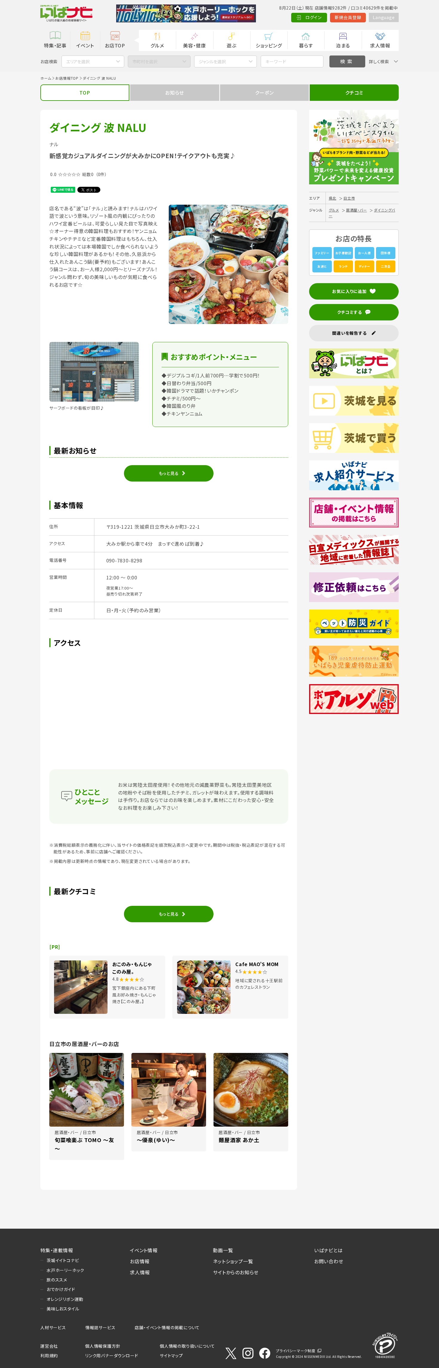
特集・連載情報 (56, 1250)
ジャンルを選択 (212, 61)
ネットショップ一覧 (233, 1261)
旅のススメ (57, 1280)
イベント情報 (144, 1250)
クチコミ (354, 92)
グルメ (157, 45)
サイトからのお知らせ (236, 1272)
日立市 (349, 198)
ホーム (45, 78)
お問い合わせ (328, 1261)
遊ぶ (232, 45)
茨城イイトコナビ (63, 1260)
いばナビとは (328, 1250)
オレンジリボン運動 (65, 1299)
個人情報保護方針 (102, 1346)
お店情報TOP (67, 78)
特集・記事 (55, 45)
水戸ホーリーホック (65, 1270)
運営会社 (49, 1346)
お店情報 (140, 1261)
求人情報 (380, 45)
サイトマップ (171, 1355)
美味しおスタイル (63, 1309)
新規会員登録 (348, 17)
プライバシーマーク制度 (295, 1350)
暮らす (306, 45)
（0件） (101, 174)
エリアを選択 (78, 61)
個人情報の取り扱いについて (187, 1346)
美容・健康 (194, 45)
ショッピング (269, 45)
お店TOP (115, 45)
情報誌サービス (100, 1327)
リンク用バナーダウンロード (111, 1355)
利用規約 (49, 1355)
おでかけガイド (61, 1289)
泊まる (343, 45)
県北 (333, 198)
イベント (85, 45)
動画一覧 (223, 1250)
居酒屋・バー (356, 209)
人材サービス (53, 1327)
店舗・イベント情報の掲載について (167, 1327)
